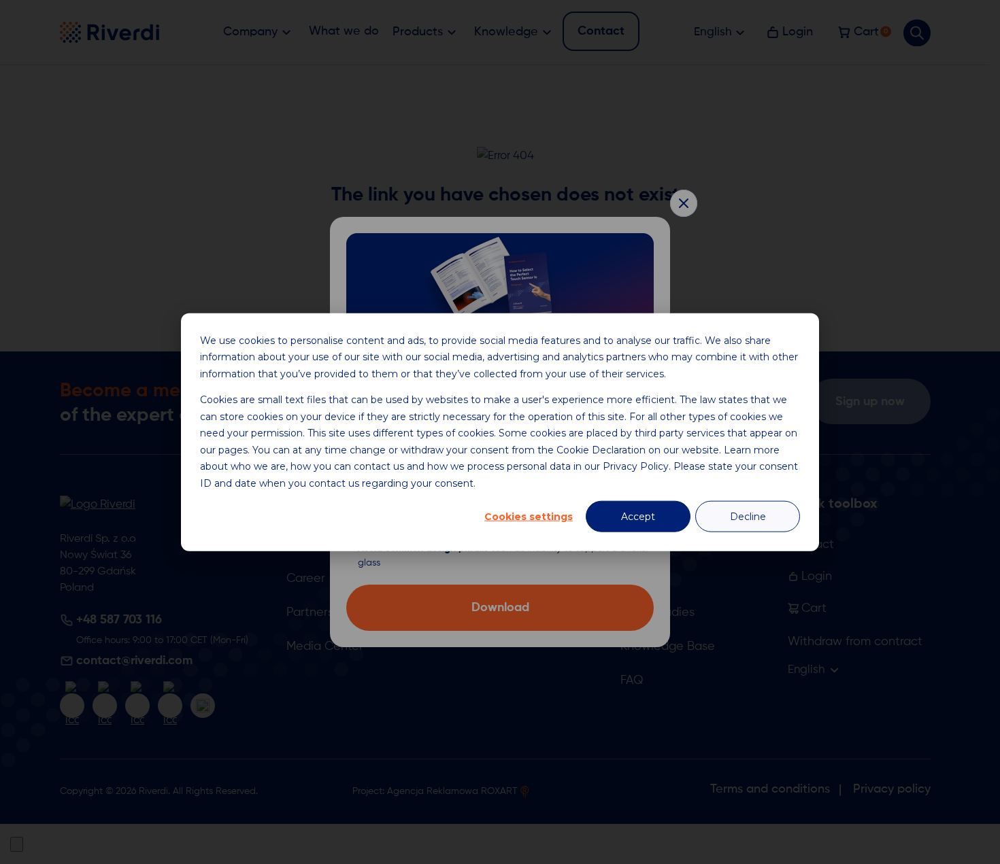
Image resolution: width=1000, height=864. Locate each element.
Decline (748, 517)
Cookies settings (528, 517)
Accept (638, 517)
